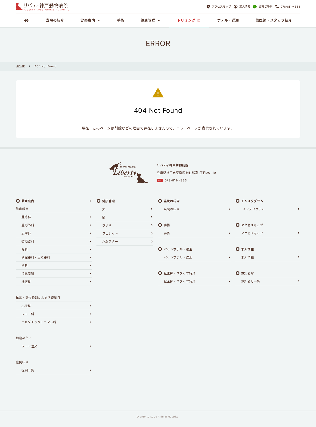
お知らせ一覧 (250, 281)
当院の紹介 (172, 209)
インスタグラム (254, 209)
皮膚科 (26, 233)
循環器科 (28, 241)
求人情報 (247, 257)
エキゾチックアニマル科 (39, 322)
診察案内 (28, 201)
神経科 (26, 282)
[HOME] (26, 20)
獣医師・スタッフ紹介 (180, 281)
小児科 (26, 306)
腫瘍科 (26, 217)
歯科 (25, 265)
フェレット (110, 233)
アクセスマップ (252, 233)
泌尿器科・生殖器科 (36, 257)
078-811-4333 (176, 180)
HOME (20, 66)
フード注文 (29, 346)
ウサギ (107, 225)
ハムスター (110, 241)
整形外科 (28, 225)
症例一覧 (28, 370)
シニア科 (28, 314)
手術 (167, 233)
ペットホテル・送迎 (178, 257)
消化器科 (28, 273)
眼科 (25, 249)
